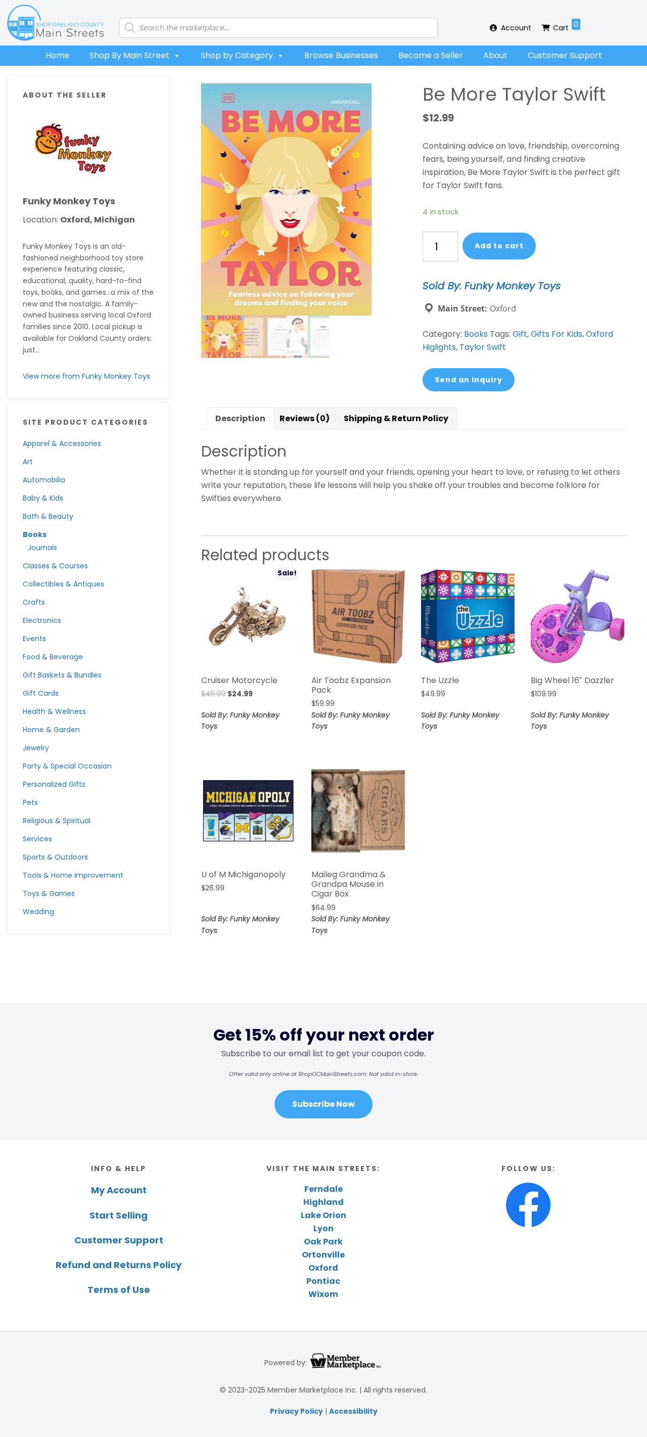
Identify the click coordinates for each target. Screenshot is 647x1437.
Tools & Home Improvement (73, 875)
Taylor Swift (482, 347)
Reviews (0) (305, 418)
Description (240, 418)
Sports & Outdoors (55, 857)
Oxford (323, 1268)
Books (35, 534)
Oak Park (323, 1241)
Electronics (42, 620)
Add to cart (499, 246)
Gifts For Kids (556, 334)
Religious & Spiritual (56, 821)
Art (28, 462)
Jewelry (36, 748)
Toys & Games (49, 893)
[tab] (240, 419)
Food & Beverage (53, 657)
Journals (42, 548)
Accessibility (353, 1411)
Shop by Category (237, 55)
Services (37, 839)
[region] (323, 1071)
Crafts (34, 602)
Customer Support (565, 55)
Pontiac (323, 1281)
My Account (119, 1190)
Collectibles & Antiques (63, 584)
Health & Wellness (54, 711)
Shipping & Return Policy (396, 418)
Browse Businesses (341, 55)
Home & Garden (51, 730)
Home (57, 55)
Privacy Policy (296, 1411)
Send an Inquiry (468, 380)
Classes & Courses (55, 566)
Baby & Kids (43, 498)
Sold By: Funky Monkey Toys (492, 286)
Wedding (38, 912)
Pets (30, 802)
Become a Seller (430, 55)
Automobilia (44, 480)
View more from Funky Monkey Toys (86, 376)
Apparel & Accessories (62, 443)
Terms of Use (118, 1289)
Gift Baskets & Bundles (62, 675)
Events (34, 639)
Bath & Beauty (48, 516)
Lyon (323, 1228)
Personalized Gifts (54, 784)
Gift (520, 334)
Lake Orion (323, 1215)
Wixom (323, 1294)
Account (516, 28)
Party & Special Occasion (67, 766)
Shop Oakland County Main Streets (55, 23)
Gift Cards (41, 693)
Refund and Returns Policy (118, 1265)
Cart (565, 26)
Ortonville (323, 1255)
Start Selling (118, 1215)
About (495, 55)
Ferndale (323, 1189)
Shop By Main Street (129, 55)
